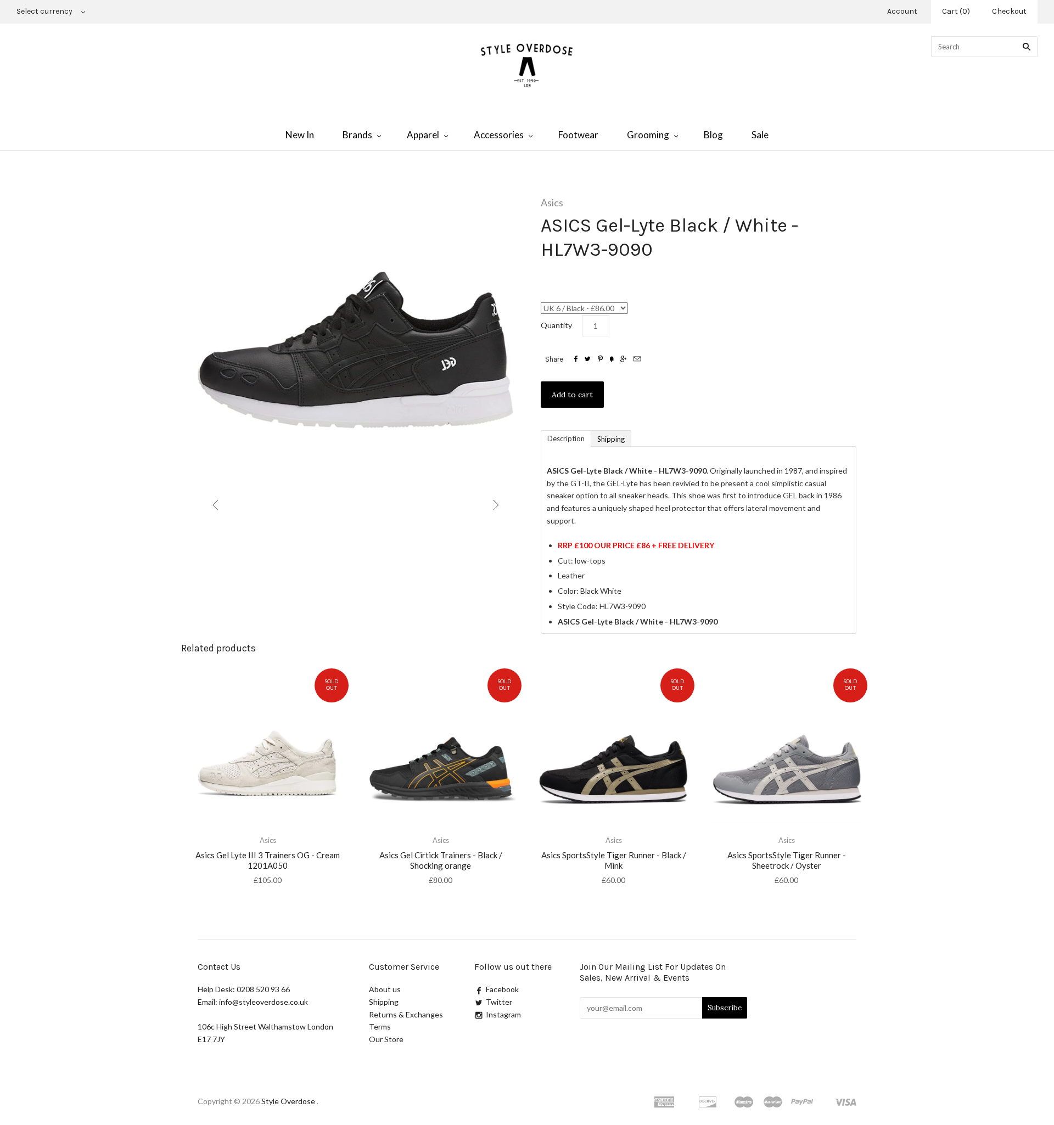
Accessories (499, 134)
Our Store (386, 1039)
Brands (357, 134)
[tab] (566, 438)
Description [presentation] (566, 438)
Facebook (502, 989)
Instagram (503, 1014)
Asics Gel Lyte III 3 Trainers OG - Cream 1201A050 (267, 860)
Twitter (499, 1001)
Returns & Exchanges (406, 1014)
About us (385, 989)
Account (902, 11)
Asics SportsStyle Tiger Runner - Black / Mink (613, 860)
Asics (552, 202)
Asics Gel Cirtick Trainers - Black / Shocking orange (440, 860)
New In (299, 134)
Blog (713, 134)
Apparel (423, 134)
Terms (380, 1026)
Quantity (556, 325)
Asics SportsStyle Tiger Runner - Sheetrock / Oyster (786, 860)
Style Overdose (289, 1101)
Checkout (1009, 11)
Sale (760, 134)
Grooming (648, 134)
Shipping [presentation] (611, 439)
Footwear (578, 134)
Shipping (384, 1001)
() (956, 11)
